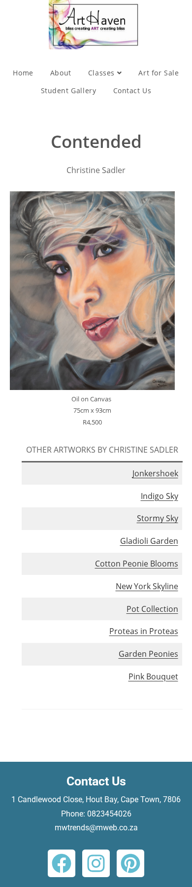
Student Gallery (68, 90)
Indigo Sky (159, 496)
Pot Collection (152, 608)
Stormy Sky (157, 518)
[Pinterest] (130, 863)
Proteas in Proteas (143, 631)
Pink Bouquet (153, 676)
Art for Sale (158, 72)
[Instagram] (96, 863)
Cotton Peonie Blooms (136, 563)
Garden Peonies (148, 653)
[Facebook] (61, 863)
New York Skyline (147, 586)
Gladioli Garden (149, 540)
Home (23, 72)
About (60, 72)
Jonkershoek (155, 473)
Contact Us (132, 90)
